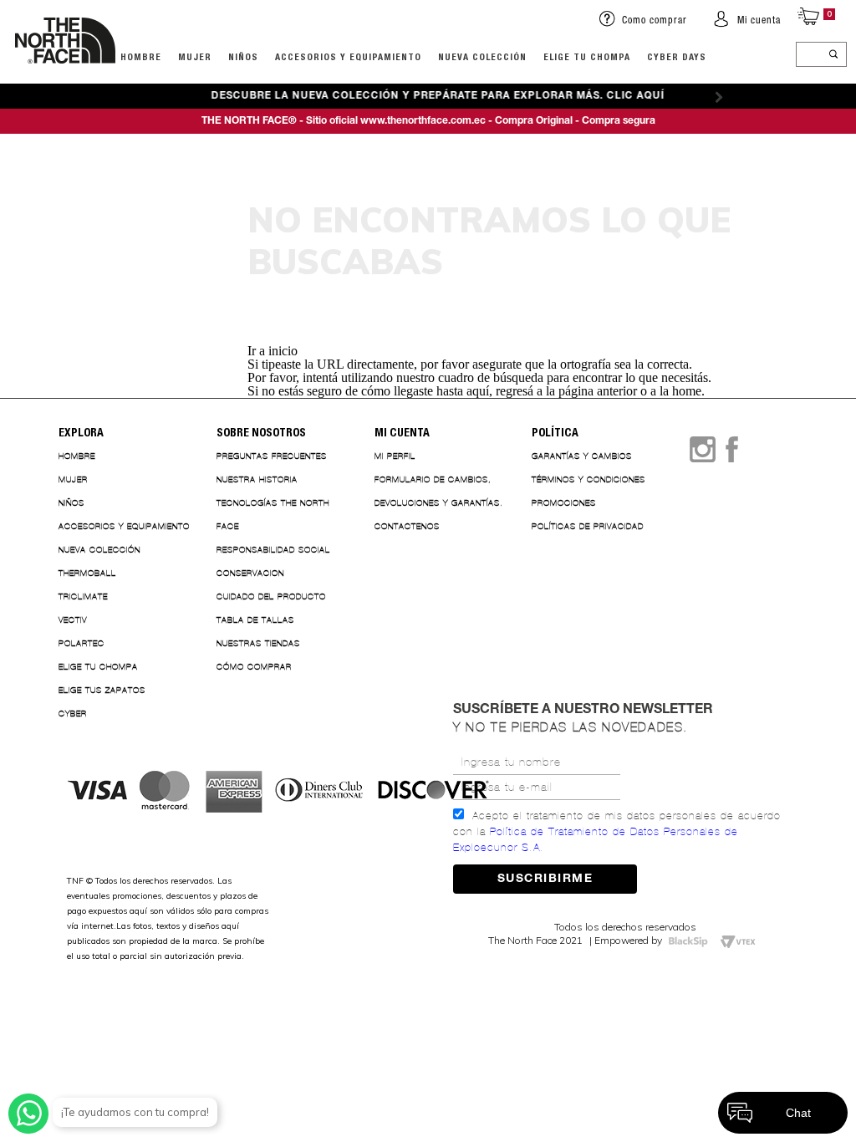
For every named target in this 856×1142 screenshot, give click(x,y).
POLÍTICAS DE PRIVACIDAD (588, 526)
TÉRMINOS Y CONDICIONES (588, 479)
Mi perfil (394, 456)
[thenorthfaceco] (65, 80)
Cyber (73, 713)
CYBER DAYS (676, 56)
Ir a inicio (272, 351)
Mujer (194, 56)
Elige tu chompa (98, 666)
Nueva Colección (99, 549)
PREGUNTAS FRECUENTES (272, 456)
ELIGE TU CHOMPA (586, 56)
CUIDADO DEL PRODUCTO (271, 596)
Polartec (81, 643)
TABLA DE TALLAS (255, 620)
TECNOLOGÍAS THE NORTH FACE (273, 514)
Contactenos (407, 526)
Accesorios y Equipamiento (124, 526)
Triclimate (83, 596)
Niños (243, 56)
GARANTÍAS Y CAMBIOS (582, 456)
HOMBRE (140, 56)
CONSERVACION (250, 573)
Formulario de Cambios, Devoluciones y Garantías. (438, 491)
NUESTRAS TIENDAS (258, 643)
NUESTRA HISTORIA (257, 479)
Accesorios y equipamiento (348, 56)
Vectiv (73, 620)
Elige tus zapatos (102, 690)
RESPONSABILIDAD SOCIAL (273, 549)
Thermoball (87, 573)
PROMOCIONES (564, 502)
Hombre (77, 456)
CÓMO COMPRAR (254, 666)
